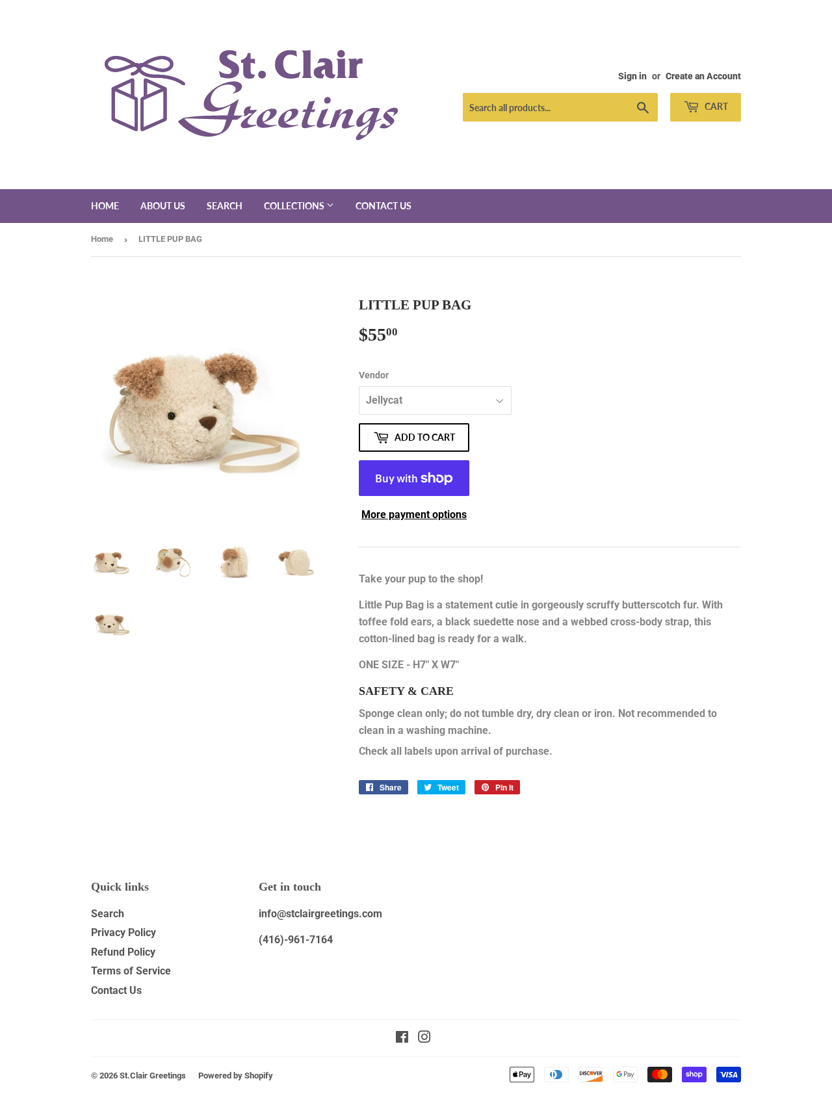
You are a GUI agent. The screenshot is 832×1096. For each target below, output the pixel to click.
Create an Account (703, 76)
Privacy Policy (123, 932)
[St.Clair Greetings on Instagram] (424, 1038)
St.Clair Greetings (153, 1075)
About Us (162, 205)
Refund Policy (123, 952)
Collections (295, 205)
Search (224, 205)
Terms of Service (131, 971)
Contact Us (116, 990)
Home (105, 205)
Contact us (383, 205)
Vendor (374, 375)
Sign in (632, 76)
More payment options (414, 514)
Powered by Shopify (235, 1075)
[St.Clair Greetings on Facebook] (402, 1038)
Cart (715, 106)
